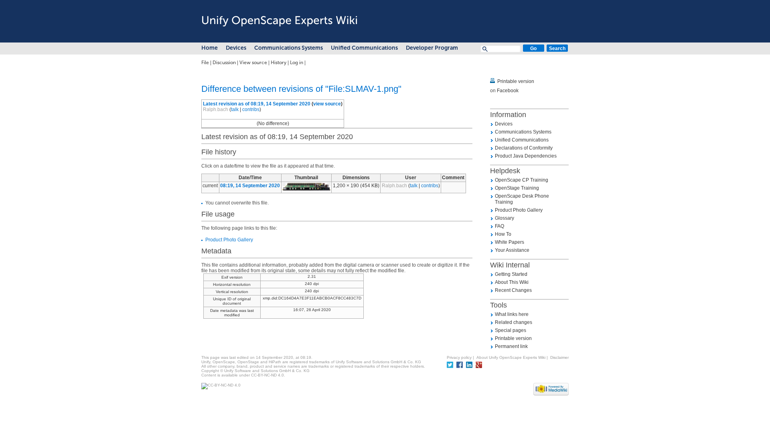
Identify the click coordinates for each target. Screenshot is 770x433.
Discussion (224, 62)
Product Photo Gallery (229, 240)
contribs (250, 109)
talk (235, 109)
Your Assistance (512, 250)
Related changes (513, 322)
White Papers (509, 242)
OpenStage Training (517, 188)
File (205, 62)
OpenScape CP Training (521, 180)
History (278, 62)
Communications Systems (288, 48)
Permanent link (511, 346)
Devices (236, 48)
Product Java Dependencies (526, 156)
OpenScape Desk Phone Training (522, 199)
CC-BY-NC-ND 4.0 (267, 375)
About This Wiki (512, 282)
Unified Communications (364, 48)
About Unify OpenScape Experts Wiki (510, 357)
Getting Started (511, 274)
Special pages (510, 330)
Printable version (515, 81)
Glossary (504, 218)
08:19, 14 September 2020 (250, 185)
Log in (296, 62)
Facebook (508, 90)
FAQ (499, 226)
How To (503, 234)
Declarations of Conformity (524, 148)
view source (327, 104)
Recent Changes (513, 290)
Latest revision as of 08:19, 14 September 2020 (256, 104)
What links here (512, 314)
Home (209, 48)
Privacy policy (459, 357)
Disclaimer (559, 357)
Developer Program (432, 48)
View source (253, 62)
